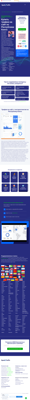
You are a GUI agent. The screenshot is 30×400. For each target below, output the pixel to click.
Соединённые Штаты (18, 319)
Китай (2, 295)
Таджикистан (10, 320)
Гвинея (9, 290)
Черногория (23, 327)
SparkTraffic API (3, 387)
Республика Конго (24, 315)
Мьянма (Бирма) (17, 308)
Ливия (9, 304)
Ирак (9, 296)
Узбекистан (23, 323)
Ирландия (23, 296)
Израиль (23, 294)
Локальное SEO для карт (4, 384)
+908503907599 (9, 375)
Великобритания (10, 287)
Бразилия (16, 286)
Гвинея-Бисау (17, 290)
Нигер (9, 309)
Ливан (2, 304)
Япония (23, 332)
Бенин (9, 285)
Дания (2, 292)
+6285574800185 (10, 372)
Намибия (23, 308)
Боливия (23, 285)
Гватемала (3, 290)
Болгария (16, 285)
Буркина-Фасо (24, 286)
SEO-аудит (2, 383)
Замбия (23, 292)
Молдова (3, 308)
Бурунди (3, 287)
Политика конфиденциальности (19, 383)
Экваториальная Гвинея (17, 330)
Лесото (9, 303)
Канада (16, 299)
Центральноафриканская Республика (18, 326)
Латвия (2, 303)
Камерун (9, 299)
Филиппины (16, 324)
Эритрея (23, 329)
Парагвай (3, 314)
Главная (3, 11)
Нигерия (16, 309)
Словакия (3, 319)
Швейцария (16, 328)
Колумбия (23, 300)
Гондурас (3, 291)
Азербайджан (17, 281)
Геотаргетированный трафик (5, 381)
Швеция (23, 328)
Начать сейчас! (22, 29)
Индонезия (23, 295)
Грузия (23, 291)
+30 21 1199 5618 (9, 370)
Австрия (9, 281)
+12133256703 (8, 367)
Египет (16, 292)
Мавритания (3, 305)
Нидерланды (24, 309)
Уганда (16, 323)
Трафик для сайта (3, 382)
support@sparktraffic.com (22, 101)
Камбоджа (3, 299)
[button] (26, 5)
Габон (9, 295)
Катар (23, 299)
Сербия (16, 318)
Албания (23, 281)
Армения (23, 282)
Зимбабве (16, 294)
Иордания (3, 296)
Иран (16, 296)
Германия (23, 290)
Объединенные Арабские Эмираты (24, 311)
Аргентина (16, 282)
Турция (9, 323)
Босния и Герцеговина (4, 286)
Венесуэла (23, 287)
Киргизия (16, 300)
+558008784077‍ (11, 371)
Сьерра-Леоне (3, 320)
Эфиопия (3, 332)
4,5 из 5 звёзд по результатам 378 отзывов (23, 1)
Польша (9, 315)
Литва (16, 304)
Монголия (9, 308)
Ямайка (16, 332)
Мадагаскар (10, 305)
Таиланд (16, 320)
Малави (16, 305)
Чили (9, 328)
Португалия (17, 315)
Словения (9, 319)
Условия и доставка (18, 382)
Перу (2, 315)
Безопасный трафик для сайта (6, 177)
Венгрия (16, 287)
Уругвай (9, 324)
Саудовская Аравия (4, 318)
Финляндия (23, 324)
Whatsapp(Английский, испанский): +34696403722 (20, 370)
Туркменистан (3, 323)
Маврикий (23, 304)
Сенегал (9, 318)
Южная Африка (10, 283)
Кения (2, 300)
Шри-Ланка (3, 329)
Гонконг (9, 291)
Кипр (9, 300)
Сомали (23, 319)
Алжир (2, 282)
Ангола (9, 282)
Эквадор (9, 329)
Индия (16, 295)
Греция (16, 291)
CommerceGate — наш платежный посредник (21, 373)
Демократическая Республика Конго (10, 293)
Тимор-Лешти (17, 303)
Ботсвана (9, 286)
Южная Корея (10, 332)
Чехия (2, 328)
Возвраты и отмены (18, 384)
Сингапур (23, 318)
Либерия (23, 303)
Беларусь (23, 283)
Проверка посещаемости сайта (5, 380)
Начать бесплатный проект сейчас (15, 348)
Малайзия (23, 305)
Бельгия (3, 285)
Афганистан (3, 283)
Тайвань (23, 320)
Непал (2, 309)
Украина (3, 324)
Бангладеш (16, 283)
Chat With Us (17, 367)
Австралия (3, 281)
